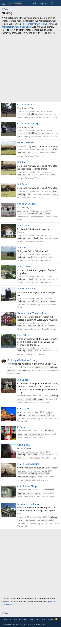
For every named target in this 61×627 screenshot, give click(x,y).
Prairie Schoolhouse (28, 463)
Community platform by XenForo (24, 624)
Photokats (21, 395)
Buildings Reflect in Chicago (22, 360)
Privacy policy (34, 619)
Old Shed (22, 162)
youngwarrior (23, 111)
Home (50, 619)
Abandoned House (27, 104)
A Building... (23, 444)
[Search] (57, 3)
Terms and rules (20, 619)
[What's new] (52, 3)
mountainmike (23, 471)
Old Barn (22, 184)
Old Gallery (23, 379)
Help (44, 619)
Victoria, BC (23, 408)
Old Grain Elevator (27, 288)
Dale (19, 430)
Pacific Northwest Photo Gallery (16, 26)
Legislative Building (28, 504)
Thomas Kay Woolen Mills (31, 313)
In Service (22, 427)
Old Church (23, 266)
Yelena (19, 412)
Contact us (6, 619)
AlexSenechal (22, 452)
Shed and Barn (25, 142)
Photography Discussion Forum (37, 23)
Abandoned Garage (28, 123)
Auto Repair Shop (27, 486)
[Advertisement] (30, 67)
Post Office (23, 335)
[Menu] (4, 3)
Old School (23, 225)
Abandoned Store (27, 203)
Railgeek (10, 367)
